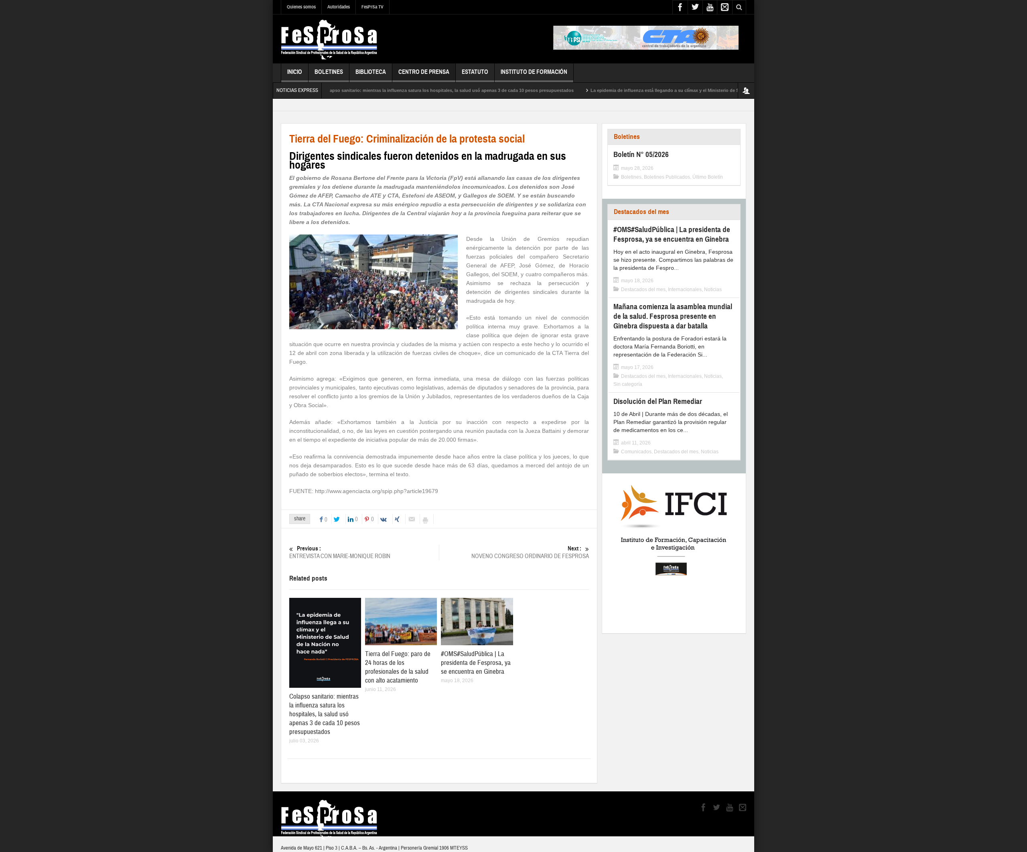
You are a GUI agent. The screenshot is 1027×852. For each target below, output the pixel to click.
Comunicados (636, 452)
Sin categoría (627, 384)
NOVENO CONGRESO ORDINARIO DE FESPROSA (530, 552)
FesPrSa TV (372, 7)
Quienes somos (301, 7)
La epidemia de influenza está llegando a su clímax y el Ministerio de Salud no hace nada (654, 90)
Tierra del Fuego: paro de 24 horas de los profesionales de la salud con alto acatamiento (397, 667)
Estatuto (475, 71)
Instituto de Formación (534, 71)
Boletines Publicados (667, 177)
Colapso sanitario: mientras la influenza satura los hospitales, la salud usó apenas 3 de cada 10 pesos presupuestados (418, 90)
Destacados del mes (641, 212)
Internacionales (685, 289)
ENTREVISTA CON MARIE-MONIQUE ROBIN (339, 552)
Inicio (294, 71)
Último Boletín (707, 177)
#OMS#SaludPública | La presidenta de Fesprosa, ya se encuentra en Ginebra (476, 663)
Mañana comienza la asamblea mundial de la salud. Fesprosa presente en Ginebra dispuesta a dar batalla (672, 316)
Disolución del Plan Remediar (657, 401)
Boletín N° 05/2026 (641, 154)
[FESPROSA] (329, 39)
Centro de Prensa (423, 71)
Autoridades (338, 7)
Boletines (329, 71)
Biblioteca (370, 71)
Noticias (713, 289)
